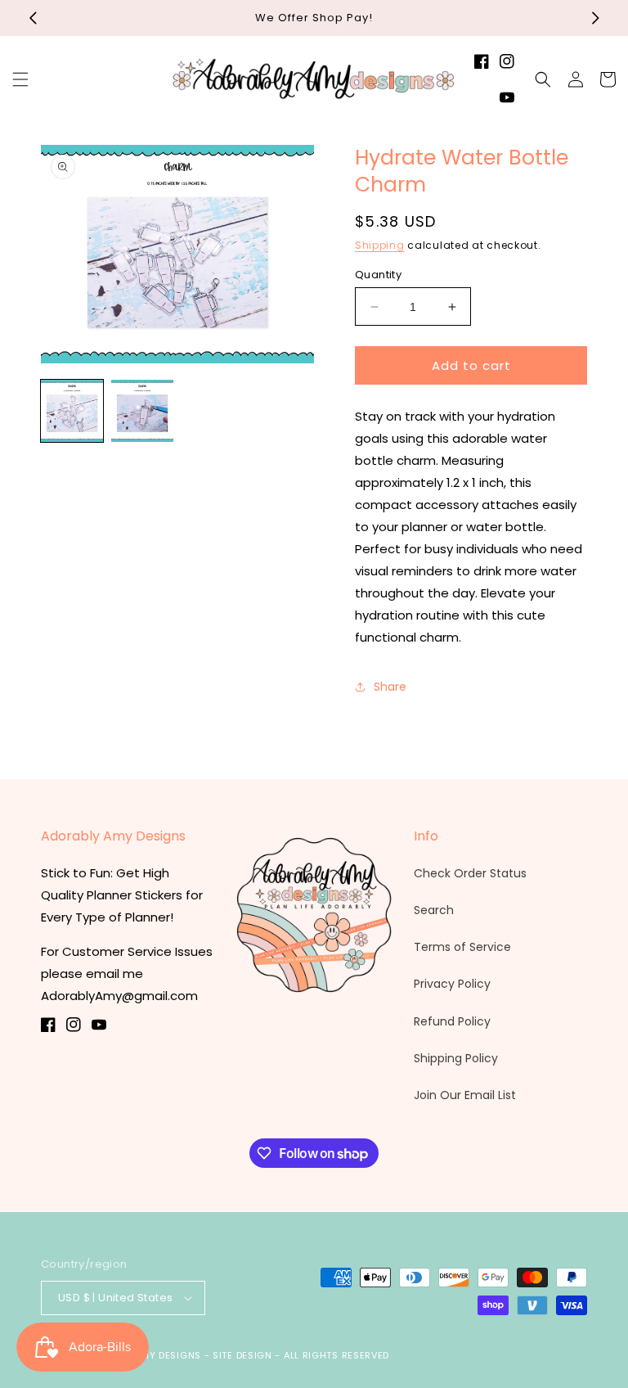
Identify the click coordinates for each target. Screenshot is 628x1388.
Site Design (242, 1355)
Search (434, 910)
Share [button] (390, 686)
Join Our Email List (465, 1095)
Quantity (378, 274)
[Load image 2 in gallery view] (142, 411)
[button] (20, 79)
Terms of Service (462, 947)
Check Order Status (470, 873)
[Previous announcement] (33, 18)
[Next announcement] (595, 18)
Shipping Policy (456, 1058)
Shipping (380, 245)
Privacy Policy (452, 984)
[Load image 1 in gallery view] (72, 411)
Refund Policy (452, 1021)
